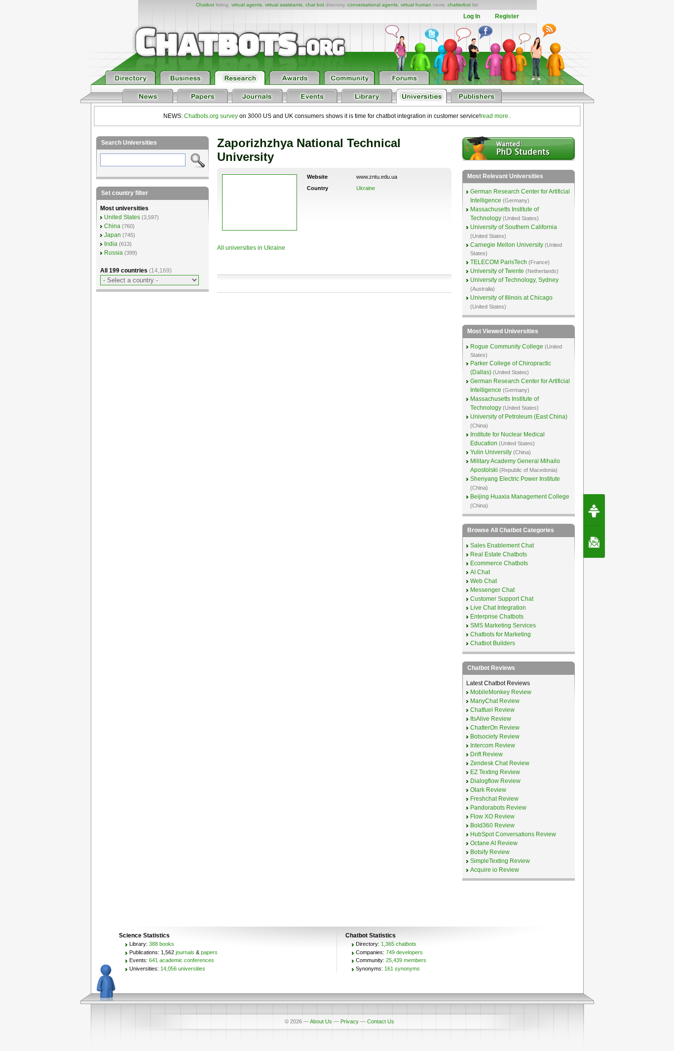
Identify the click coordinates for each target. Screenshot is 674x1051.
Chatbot (205, 4)
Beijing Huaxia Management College (519, 496)
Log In (471, 16)
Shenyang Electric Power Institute (515, 478)
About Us (321, 1021)
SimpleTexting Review (500, 860)
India (110, 243)
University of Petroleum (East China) (518, 416)
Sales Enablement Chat (502, 545)
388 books (161, 944)
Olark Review (488, 789)
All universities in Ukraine (251, 247)
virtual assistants (283, 4)
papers (209, 952)
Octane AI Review (494, 843)
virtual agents (246, 4)
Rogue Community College (506, 346)
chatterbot (459, 4)
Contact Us (380, 1021)
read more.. (496, 116)
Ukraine (365, 188)
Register (507, 16)
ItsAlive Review (490, 718)
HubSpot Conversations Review (513, 834)
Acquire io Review (494, 869)
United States (122, 217)
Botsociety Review (495, 736)
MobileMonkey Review (500, 692)
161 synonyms (402, 969)
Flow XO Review (492, 816)
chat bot (314, 4)
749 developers (404, 952)
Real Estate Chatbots (498, 554)
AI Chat (480, 572)
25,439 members (406, 960)
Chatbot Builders (492, 643)
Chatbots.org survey (211, 116)
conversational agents (372, 4)
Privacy (349, 1021)
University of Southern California (513, 227)
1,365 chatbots (398, 944)
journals (185, 952)
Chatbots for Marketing (500, 634)
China (112, 226)
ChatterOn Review (495, 727)
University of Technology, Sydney (514, 279)
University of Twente (497, 271)
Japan (112, 235)
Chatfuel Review (492, 709)
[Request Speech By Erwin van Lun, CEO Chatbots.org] (594, 510)
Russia (113, 252)
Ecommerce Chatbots (499, 563)
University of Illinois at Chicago (511, 297)
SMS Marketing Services (503, 625)
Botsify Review (490, 852)
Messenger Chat (492, 589)
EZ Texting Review (495, 772)
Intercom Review (492, 745)
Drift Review (486, 754)
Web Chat (483, 581)
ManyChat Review (495, 701)
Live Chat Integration (498, 607)
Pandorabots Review (498, 807)
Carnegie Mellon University (506, 244)
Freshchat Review (494, 798)
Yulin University (491, 452)
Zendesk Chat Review (499, 763)
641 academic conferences (181, 960)
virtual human (416, 4)
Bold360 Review (492, 825)
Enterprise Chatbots (497, 616)
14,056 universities (182, 969)
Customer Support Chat (501, 598)
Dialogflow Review (495, 781)
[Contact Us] (594, 542)
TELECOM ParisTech (498, 262)
